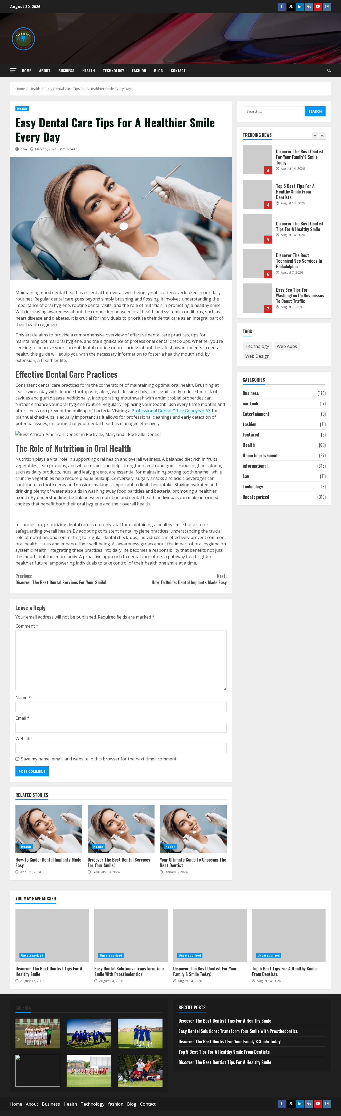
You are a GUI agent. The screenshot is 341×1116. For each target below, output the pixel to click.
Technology (113, 70)
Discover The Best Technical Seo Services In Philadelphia (257, 263)
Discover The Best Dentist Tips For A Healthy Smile (257, 229)
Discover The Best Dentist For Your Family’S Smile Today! (257, 159)
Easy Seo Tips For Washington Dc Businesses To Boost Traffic (257, 298)
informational (255, 466)
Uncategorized (256, 497)
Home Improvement (260, 455)
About (44, 70)
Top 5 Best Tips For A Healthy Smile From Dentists (257, 194)
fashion (139, 70)
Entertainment (256, 414)
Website (23, 739)
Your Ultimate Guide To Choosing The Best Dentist (193, 829)
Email (22, 718)
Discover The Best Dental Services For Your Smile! (60, 579)
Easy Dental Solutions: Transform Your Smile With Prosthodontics (131, 935)
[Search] (329, 70)
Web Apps (287, 346)
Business (66, 70)
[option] (284, 162)
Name (23, 698)
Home (26, 70)
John (23, 149)
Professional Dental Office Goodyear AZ (171, 411)
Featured (251, 434)
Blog (158, 70)
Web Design (257, 356)
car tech (250, 403)
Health (88, 70)
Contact (178, 70)
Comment (26, 626)
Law (246, 476)
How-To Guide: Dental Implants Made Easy (189, 579)
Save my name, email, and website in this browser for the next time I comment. (99, 759)
